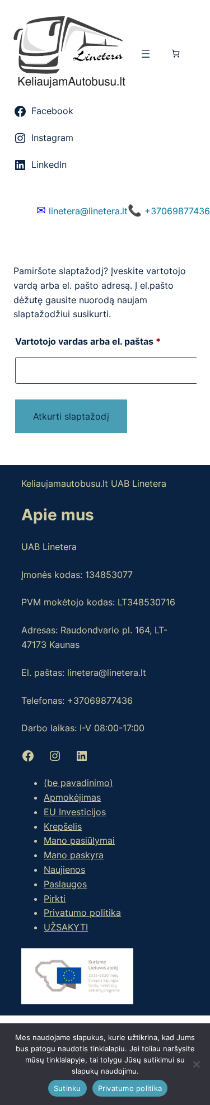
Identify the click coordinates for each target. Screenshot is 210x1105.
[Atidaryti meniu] (145, 53)
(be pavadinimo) (78, 782)
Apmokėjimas (72, 797)
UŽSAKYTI (66, 927)
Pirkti (55, 898)
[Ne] (196, 1064)
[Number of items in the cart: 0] (175, 53)
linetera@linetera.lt (82, 210)
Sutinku (67, 1088)
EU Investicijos (75, 811)
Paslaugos (65, 884)
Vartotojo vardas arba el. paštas (106, 341)
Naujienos (64, 869)
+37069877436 (169, 210)
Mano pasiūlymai (79, 840)
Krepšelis (63, 826)
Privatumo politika (82, 912)
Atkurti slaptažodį (71, 416)
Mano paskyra (74, 855)
